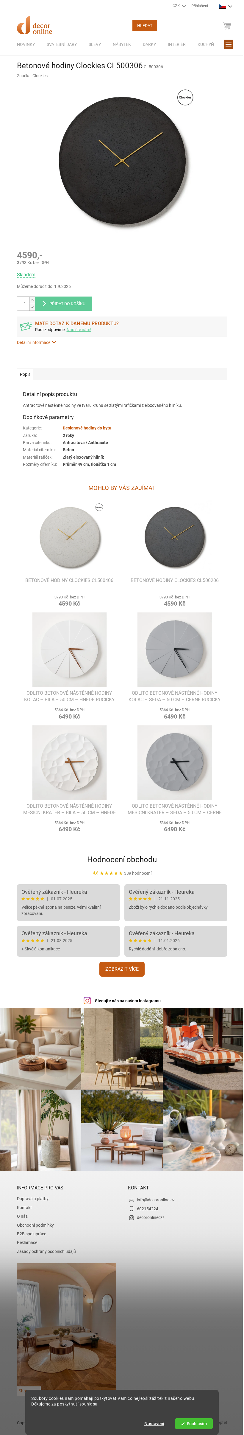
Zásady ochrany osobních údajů (44, 1248)
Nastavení (152, 1423)
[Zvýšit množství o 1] (30, 300)
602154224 (145, 1205)
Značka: (30, 75)
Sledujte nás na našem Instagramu (125, 1000)
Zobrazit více (120, 969)
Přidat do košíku (65, 303)
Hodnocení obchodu (120, 859)
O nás (20, 1213)
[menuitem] (23, 44)
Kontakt (22, 1204)
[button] (67, 600)
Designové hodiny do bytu (84, 428)
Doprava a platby (30, 1195)
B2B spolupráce (29, 1230)
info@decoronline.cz (154, 1196)
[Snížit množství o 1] (30, 307)
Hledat (142, 25)
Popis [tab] (23, 374)
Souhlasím (194, 1423)
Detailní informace (31, 342)
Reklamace (25, 1239)
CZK (175, 6)
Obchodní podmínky (33, 1222)
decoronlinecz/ (148, 1214)
